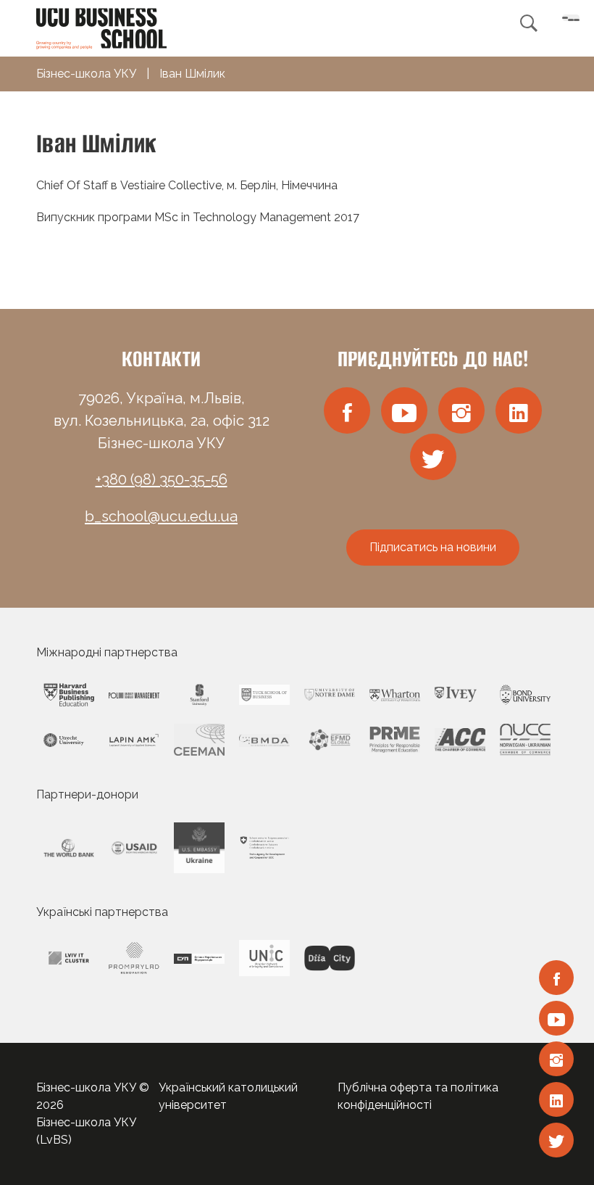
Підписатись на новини (432, 547)
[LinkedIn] (556, 1099)
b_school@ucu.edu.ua (161, 516)
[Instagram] (556, 1058)
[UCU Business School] (101, 27)
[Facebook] (556, 977)
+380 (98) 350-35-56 (161, 479)
